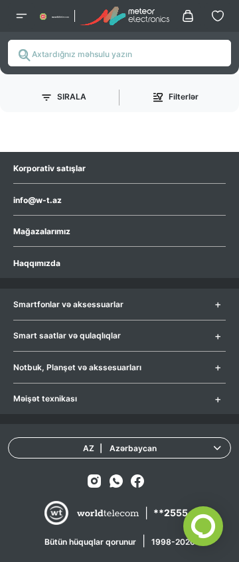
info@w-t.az (37, 200)
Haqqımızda (36, 263)
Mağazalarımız (41, 231)
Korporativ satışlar (49, 168)
